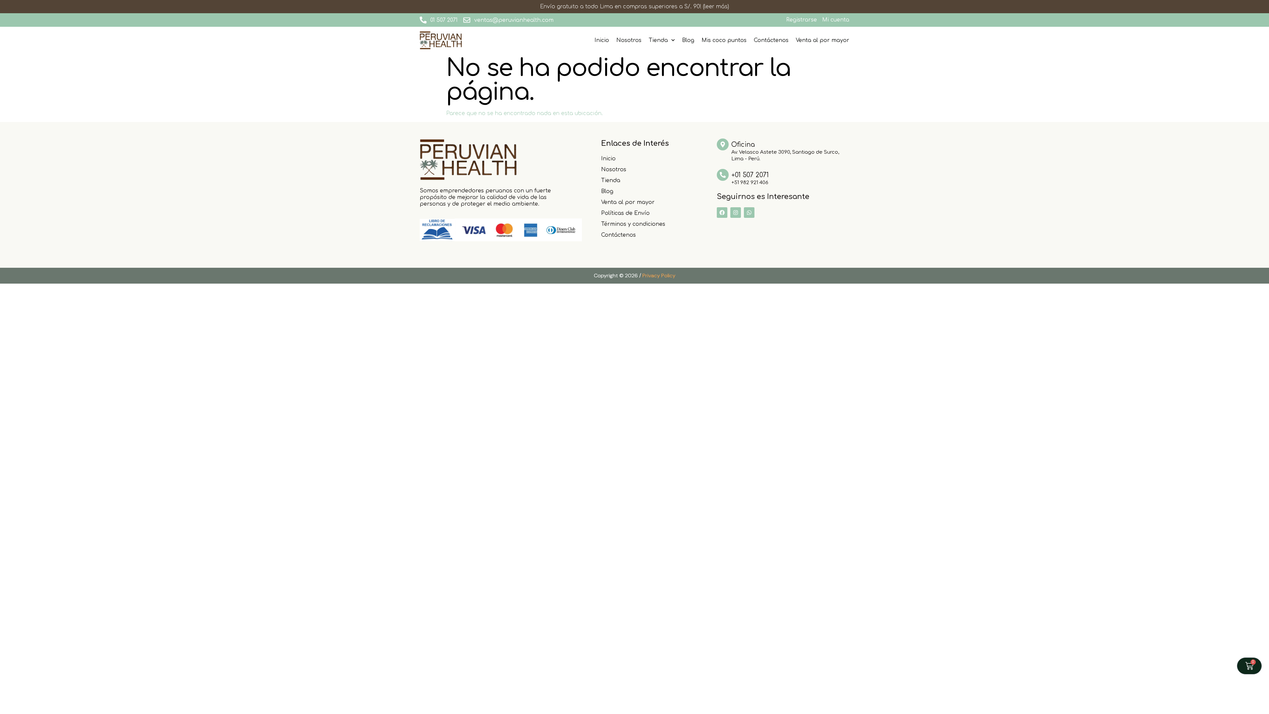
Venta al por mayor (822, 40)
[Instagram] (735, 212)
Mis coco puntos (724, 40)
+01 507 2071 (750, 175)
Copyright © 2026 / (634, 275)
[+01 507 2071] (723, 175)
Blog (688, 40)
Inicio (602, 40)
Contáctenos (771, 40)
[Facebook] (722, 212)
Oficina (743, 144)
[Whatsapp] (749, 212)
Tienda (658, 40)
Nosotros (628, 40)
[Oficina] (723, 144)
